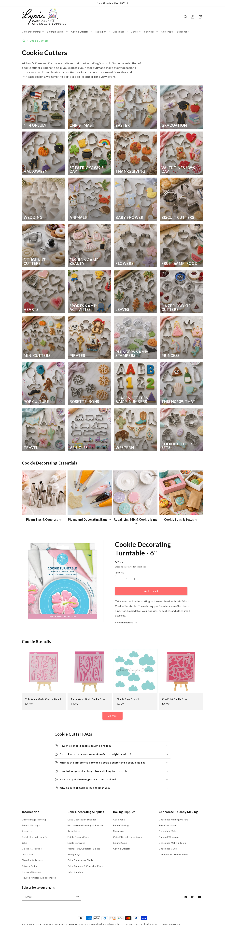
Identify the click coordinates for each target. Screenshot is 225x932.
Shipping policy (150, 924)
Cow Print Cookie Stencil (176, 699)
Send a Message (31, 825)
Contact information (170, 924)
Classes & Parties (32, 848)
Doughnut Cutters (35, 261)
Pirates (77, 355)
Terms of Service (31, 871)
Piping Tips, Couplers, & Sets (84, 848)
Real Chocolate (167, 825)
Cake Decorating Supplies (82, 819)
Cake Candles (75, 871)
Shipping (119, 567)
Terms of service (132, 924)
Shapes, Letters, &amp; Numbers (132, 399)
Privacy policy (114, 924)
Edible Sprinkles (76, 842)
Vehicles (79, 447)
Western (124, 447)
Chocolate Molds (168, 831)
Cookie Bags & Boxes (179, 519)
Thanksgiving (130, 171)
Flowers (124, 263)
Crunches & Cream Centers (174, 854)
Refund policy (97, 924)
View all (112, 715)
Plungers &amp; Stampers (131, 353)
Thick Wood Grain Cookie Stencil (89, 699)
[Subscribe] (77, 896)
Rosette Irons (84, 401)
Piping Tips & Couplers (42, 519)
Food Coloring (121, 825)
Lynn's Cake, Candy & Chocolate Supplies (49, 924)
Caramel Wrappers (169, 837)
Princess (170, 355)
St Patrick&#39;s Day (87, 169)
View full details (124, 622)
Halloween (35, 171)
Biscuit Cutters (177, 217)
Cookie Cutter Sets (176, 445)
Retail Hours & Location (35, 837)
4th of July (35, 125)
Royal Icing (74, 831)
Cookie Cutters (121, 848)
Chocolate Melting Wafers (173, 819)
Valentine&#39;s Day (178, 169)
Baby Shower (129, 217)
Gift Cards (28, 854)
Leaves (122, 309)
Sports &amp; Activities (83, 307)
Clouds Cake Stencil (127, 699)
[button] (32, 31)
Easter (122, 125)
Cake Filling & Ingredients (127, 837)
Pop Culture (36, 401)
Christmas (81, 125)
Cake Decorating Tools (80, 860)
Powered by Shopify (78, 924)
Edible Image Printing (34, 819)
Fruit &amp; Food (179, 263)
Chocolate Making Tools (172, 842)
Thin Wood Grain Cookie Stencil (43, 699)
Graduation (174, 125)
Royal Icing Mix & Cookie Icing (135, 519)
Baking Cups (120, 842)
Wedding (33, 217)
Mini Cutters (37, 355)
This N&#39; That (178, 401)
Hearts (31, 309)
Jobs (24, 842)
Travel (31, 447)
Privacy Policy (29, 866)
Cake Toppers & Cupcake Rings (85, 866)
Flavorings (119, 831)
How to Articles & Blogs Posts (39, 877)
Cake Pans (119, 819)
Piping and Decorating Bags (88, 519)
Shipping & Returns (33, 860)
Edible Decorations (78, 837)
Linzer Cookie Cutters (176, 307)
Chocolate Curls (168, 848)
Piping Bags (74, 854)
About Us (27, 831)
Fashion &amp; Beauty (84, 261)
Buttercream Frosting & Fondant (86, 825)
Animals (78, 217)
